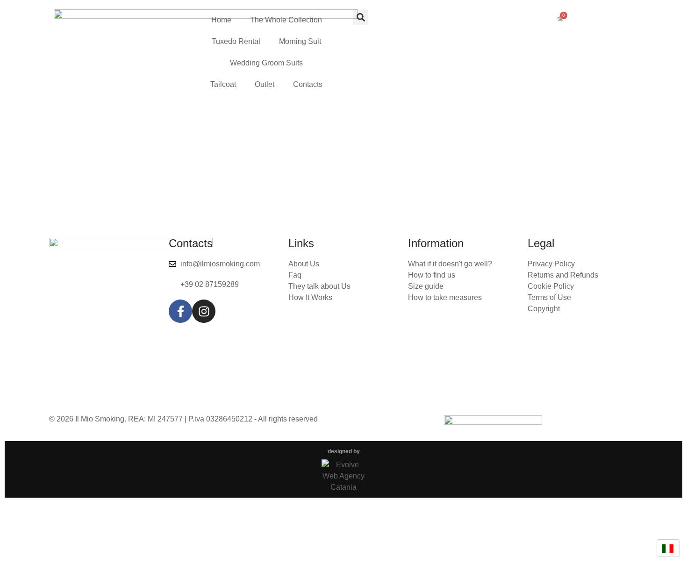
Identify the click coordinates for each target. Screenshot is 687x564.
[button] (360, 17)
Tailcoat (223, 84)
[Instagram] (203, 311)
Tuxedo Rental (236, 41)
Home (221, 20)
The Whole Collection (286, 20)
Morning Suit (300, 41)
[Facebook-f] (180, 311)
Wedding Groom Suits (266, 63)
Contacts (307, 84)
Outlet (264, 84)
